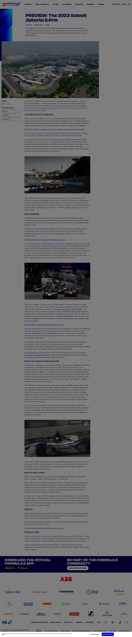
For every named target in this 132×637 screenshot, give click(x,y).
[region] (66, 634)
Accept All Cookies (108, 634)
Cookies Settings (94, 634)
